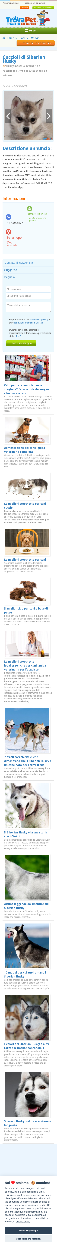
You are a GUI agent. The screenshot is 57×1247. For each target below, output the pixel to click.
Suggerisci (11, 270)
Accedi (25, 8)
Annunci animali (11, 3)
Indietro (8, 116)
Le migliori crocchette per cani (25, 559)
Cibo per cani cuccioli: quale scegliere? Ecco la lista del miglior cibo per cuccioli (27, 389)
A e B (18, 336)
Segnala (9, 277)
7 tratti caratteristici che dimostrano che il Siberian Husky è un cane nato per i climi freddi (27, 761)
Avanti (49, 116)
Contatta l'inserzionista (18, 262)
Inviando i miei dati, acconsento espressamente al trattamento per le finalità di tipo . (30, 333)
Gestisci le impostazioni (28, 1238)
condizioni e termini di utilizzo (28, 322)
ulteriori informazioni (31, 1211)
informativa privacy (39, 319)
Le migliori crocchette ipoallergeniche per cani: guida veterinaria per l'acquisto (25, 665)
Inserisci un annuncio (34, 3)
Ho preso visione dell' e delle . (29, 321)
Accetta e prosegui (28, 1230)
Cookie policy (23, 1221)
